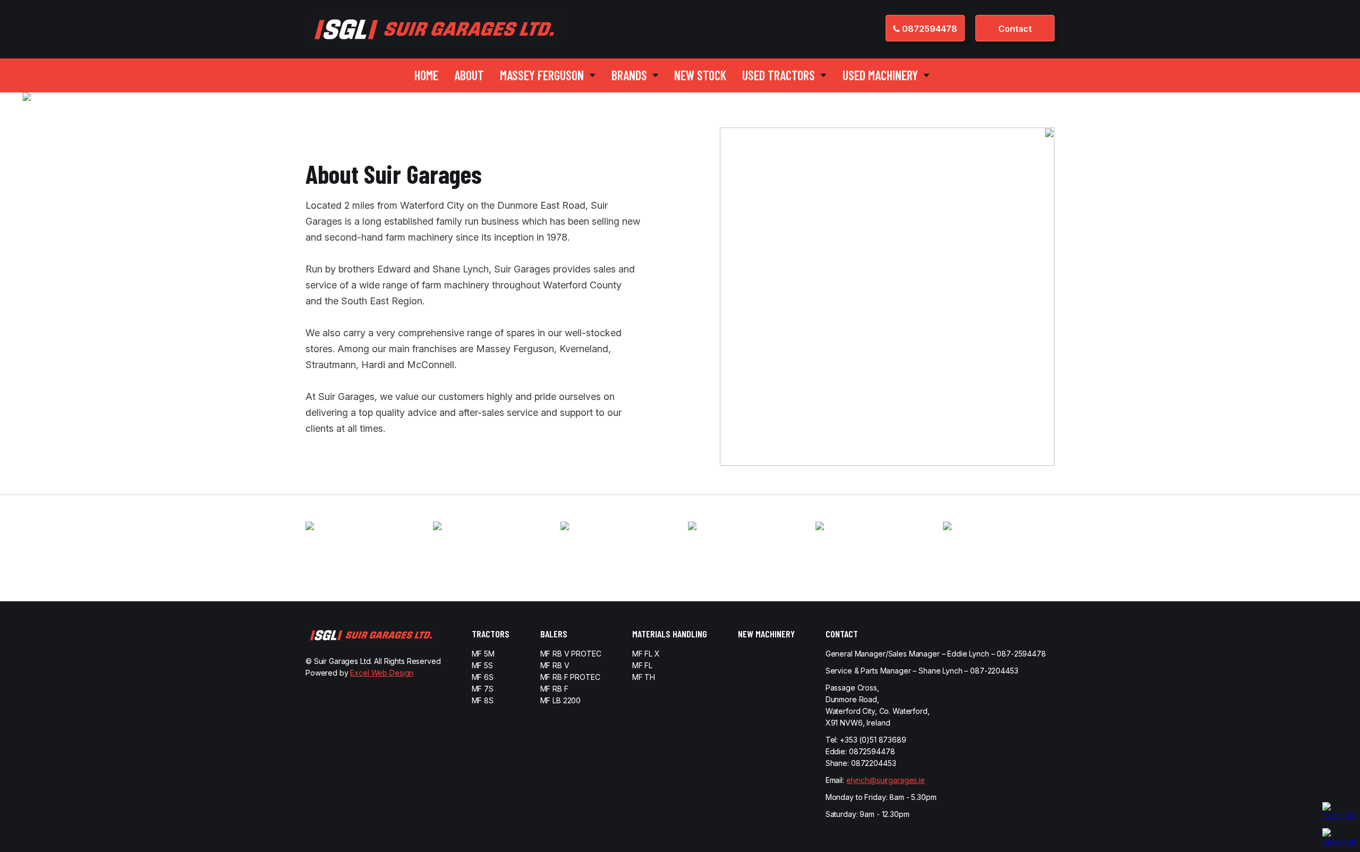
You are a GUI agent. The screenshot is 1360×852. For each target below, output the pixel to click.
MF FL (642, 665)
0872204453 (873, 763)
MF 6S (483, 676)
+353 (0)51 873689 (873, 739)
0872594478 (928, 28)
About (469, 75)
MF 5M (483, 653)
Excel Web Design (381, 672)
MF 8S (483, 700)
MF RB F (554, 688)
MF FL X (646, 653)
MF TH (643, 676)
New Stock (700, 75)
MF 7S (483, 688)
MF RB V (555, 665)
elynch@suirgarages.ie (885, 780)
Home (426, 75)
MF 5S (482, 665)
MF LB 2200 (560, 700)
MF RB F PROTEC (570, 676)
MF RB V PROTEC (570, 653)
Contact (1015, 28)
